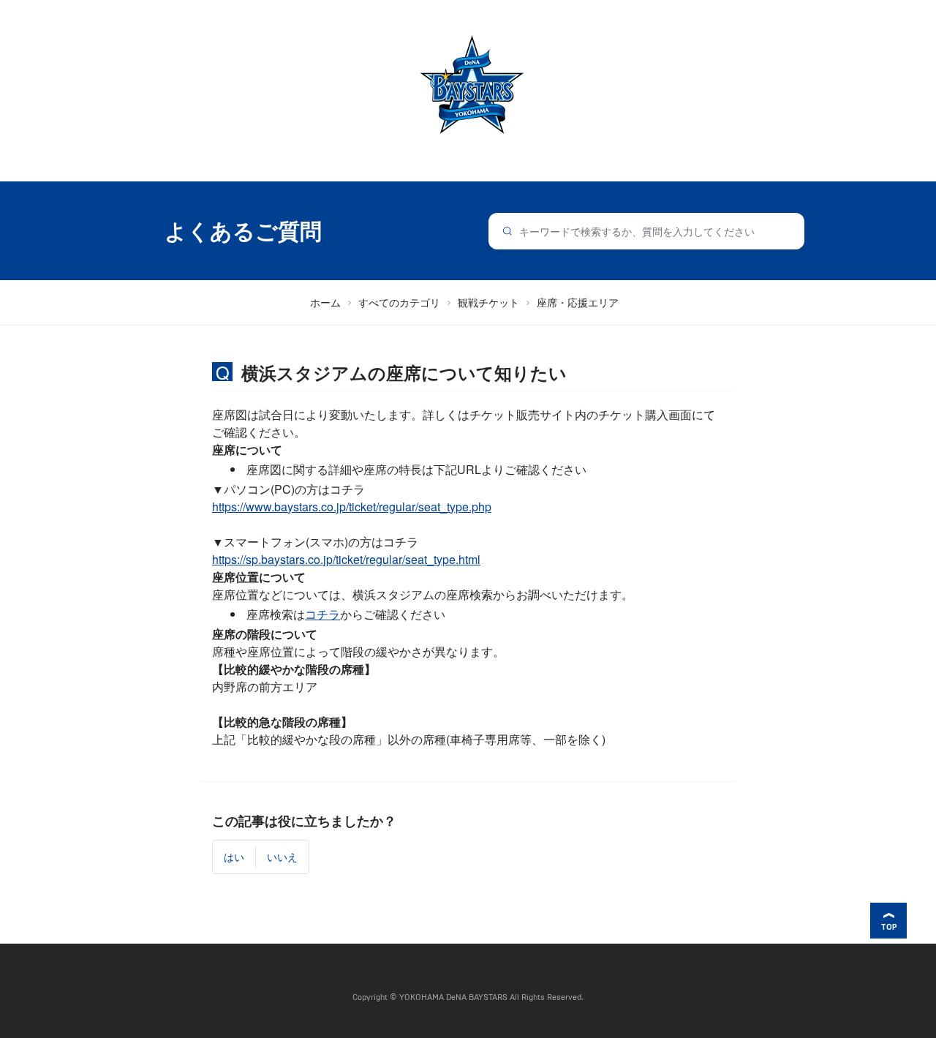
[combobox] (646, 231)
